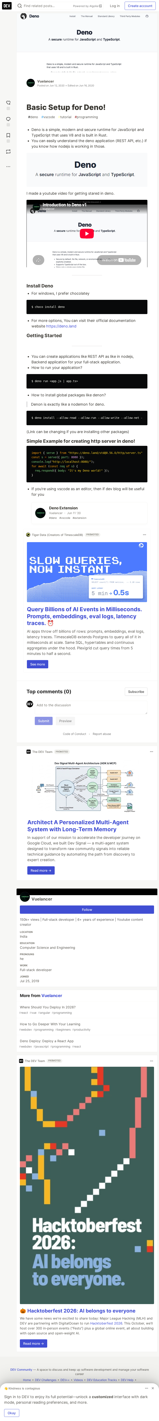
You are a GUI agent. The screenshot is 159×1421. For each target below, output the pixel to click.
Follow (87, 910)
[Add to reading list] (8, 137)
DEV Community (21, 1369)
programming (86, 117)
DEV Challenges (45, 1380)
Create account (140, 6)
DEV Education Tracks (102, 1380)
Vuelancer (45, 81)
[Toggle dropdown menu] (144, 534)
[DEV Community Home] (7, 6)
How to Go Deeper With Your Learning (54, 1026)
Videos (78, 1380)
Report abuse (102, 734)
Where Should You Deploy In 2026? (47, 1009)
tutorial (64, 117)
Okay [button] (12, 1413)
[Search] (20, 6)
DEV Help (127, 1380)
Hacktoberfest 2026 (106, 1323)
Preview (65, 721)
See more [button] (37, 664)
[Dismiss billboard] (153, 1388)
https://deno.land (61, 326)
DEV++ (65, 1380)
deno (33, 117)
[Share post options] (8, 166)
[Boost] (8, 151)
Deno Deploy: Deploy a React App (50, 1043)
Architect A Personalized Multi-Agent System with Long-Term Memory (78, 826)
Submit (43, 721)
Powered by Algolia (86, 6)
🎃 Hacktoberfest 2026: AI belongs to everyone (77, 1311)
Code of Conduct (74, 734)
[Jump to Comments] (8, 121)
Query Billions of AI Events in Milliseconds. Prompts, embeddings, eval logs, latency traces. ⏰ (84, 616)
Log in (115, 6)
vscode (48, 117)
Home (27, 1380)
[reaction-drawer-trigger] (8, 104)
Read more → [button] (41, 870)
